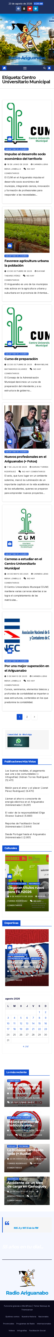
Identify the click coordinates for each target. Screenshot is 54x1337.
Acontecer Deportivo (17, 955)
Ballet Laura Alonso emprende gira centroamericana (23, 892)
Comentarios (14, 1081)
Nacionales (13, 1179)
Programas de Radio (25, 1323)
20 (27, 1029)
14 (33, 1023)
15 (39, 1023)
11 (14, 1023)
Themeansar (27, 1309)
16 (45, 1023)
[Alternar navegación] (25, 68)
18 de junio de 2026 (18, 164)
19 (21, 1029)
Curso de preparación (21, 359)
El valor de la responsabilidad (21, 812)
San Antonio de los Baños (16, 149)
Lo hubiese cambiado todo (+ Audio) (25, 1152)
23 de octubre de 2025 (20, 271)
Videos (12, 1330)
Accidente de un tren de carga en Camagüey (26, 1184)
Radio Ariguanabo (27, 58)
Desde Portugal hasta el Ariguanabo (25, 834)
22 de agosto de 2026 (22, 1093)
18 (14, 1029)
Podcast (12, 1146)
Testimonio (24, 1146)
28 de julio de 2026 (21, 896)
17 (8, 1029)
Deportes (34, 955)
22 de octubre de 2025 (20, 364)
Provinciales (8, 1323)
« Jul (25, 1046)
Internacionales (44, 1323)
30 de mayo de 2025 (18, 574)
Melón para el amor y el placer (22, 787)
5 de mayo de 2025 (17, 676)
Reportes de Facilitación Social (22, 823)
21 (33, 1029)
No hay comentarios (33, 472)
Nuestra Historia (29, 1316)
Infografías (22, 1330)
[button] (44, 68)
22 (39, 1029)
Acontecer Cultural (17, 884)
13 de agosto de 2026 (22, 971)
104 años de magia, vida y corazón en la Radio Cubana (23, 1088)
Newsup (43, 1306)
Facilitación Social (37, 1330)
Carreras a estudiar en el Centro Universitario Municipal (23, 563)
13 (27, 1023)
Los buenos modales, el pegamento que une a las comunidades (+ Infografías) (25, 773)
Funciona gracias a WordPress (18, 1306)
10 (8, 1023)
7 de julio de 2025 (17, 467)
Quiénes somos (12, 1316)
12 (21, 1023)
